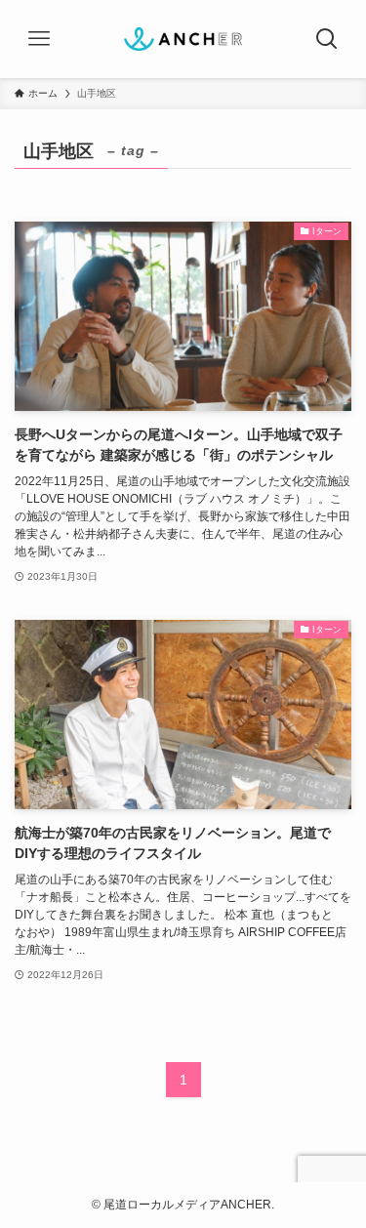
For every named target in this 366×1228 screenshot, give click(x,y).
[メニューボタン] (39, 39)
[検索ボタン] (327, 39)
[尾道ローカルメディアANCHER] (182, 39)
